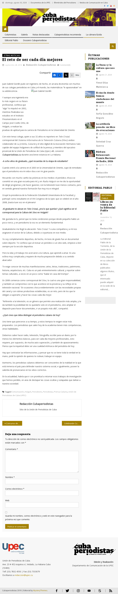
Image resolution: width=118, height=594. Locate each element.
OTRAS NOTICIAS (12, 55)
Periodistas (48, 391)
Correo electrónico (14, 488)
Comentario (11, 449)
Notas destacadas (41, 34)
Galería (24, 34)
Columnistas (10, 34)
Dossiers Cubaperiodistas (35, 40)
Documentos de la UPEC (40, 2)
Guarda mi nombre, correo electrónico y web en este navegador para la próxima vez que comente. (38, 517)
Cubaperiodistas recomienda (67, 34)
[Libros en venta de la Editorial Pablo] (92, 197)
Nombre (10, 477)
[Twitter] (66, 75)
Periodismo (37, 391)
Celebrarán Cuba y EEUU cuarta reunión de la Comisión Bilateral (73, 423)
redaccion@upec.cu (24, 575)
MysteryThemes (40, 590)
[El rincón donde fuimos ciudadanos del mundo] (90, 94)
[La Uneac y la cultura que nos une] (90, 66)
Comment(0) (65, 65)
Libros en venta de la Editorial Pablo (107, 206)
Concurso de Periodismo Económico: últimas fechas (14, 423)
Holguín (28, 391)
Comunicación (18, 391)
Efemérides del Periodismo (65, 2)
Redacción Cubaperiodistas (41, 65)
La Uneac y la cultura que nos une (105, 68)
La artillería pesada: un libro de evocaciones (105, 127)
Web (7, 500)
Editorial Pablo (11, 40)
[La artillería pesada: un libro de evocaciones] (90, 125)
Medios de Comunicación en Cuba (94, 2)
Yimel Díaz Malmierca (102, 84)
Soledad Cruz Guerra (103, 143)
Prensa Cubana (60, 391)
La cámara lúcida (94, 34)
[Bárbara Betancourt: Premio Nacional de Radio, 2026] (90, 153)
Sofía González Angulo (104, 116)
